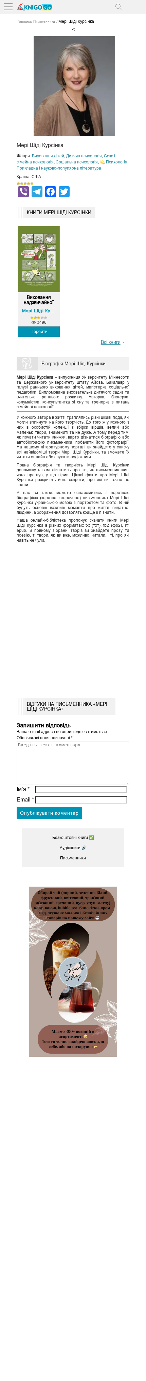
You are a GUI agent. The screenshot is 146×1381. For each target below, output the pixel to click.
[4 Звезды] (28, 183)
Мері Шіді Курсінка (43, 310)
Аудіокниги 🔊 (73, 847)
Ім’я (23, 789)
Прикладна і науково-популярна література (59, 168)
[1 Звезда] (18, 183)
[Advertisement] (73, 618)
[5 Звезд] (32, 183)
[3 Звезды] (25, 183)
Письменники (73, 858)
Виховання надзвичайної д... (39, 300)
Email (25, 800)
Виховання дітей (48, 156)
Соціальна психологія (77, 162)
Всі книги (111, 342)
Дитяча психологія (84, 156)
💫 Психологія (113, 162)
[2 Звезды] (21, 183)
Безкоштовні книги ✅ (73, 837)
